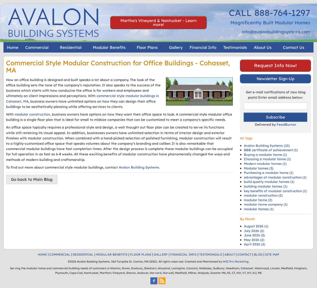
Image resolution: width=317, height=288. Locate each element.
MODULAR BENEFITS (111, 254)
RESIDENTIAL (83, 254)
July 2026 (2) (254, 231)
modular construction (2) (263, 195)
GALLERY (161, 254)
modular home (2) (258, 200)
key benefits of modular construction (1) (275, 191)
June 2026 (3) (254, 235)
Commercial (37, 47)
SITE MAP (272, 254)
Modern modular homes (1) (265, 164)
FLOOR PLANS (140, 254)
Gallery (176, 47)
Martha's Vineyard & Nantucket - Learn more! (158, 22)
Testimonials (235, 47)
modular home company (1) (266, 204)
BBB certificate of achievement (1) (271, 150)
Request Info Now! (275, 65)
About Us (263, 47)
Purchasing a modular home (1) (268, 173)
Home (12, 47)
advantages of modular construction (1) (275, 177)
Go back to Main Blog (31, 179)
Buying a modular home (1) (265, 155)
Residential (70, 47)
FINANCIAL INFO (183, 254)
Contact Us (293, 47)
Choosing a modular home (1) (267, 159)
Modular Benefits (109, 47)
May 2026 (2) (254, 240)
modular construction (32, 114)
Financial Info (203, 47)
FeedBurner (286, 124)
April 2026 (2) (254, 244)
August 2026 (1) (256, 226)
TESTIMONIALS (210, 254)
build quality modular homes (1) (269, 182)
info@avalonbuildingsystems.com (276, 31)
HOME (42, 254)
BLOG (258, 254)
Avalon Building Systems (139, 167)
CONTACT (244, 254)
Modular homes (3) (258, 168)
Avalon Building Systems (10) (267, 146)
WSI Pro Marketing (236, 261)
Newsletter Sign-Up (275, 78)
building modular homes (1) (265, 186)
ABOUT (229, 254)
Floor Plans (147, 47)
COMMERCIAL (59, 254)
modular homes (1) (259, 209)
